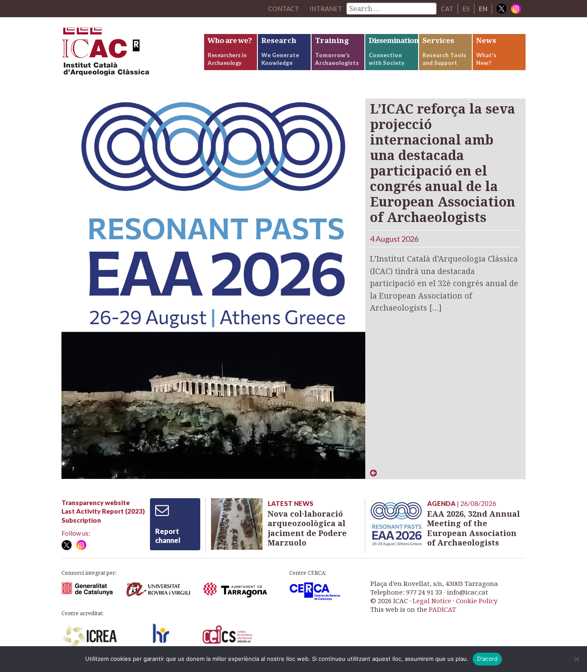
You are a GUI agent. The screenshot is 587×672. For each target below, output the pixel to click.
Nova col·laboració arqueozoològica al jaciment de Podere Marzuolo (307, 528)
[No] (576, 659)
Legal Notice (432, 600)
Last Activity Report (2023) (103, 511)
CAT (447, 8)
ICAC (125, 54)
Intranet (325, 8)
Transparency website (95, 502)
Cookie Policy (476, 600)
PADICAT (442, 609)
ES (466, 8)
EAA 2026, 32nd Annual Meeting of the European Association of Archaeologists (473, 528)
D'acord (487, 658)
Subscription (81, 520)
